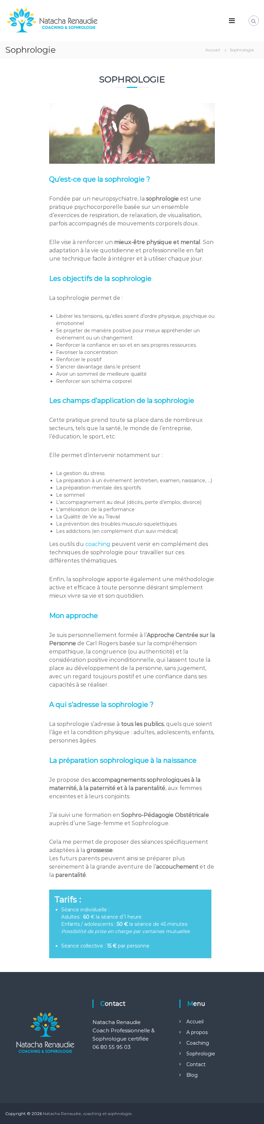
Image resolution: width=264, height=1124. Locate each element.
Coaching (197, 1043)
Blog (192, 1075)
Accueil (195, 1022)
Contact (196, 1064)
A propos (197, 1032)
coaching (97, 544)
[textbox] (134, 928)
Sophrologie (200, 1054)
